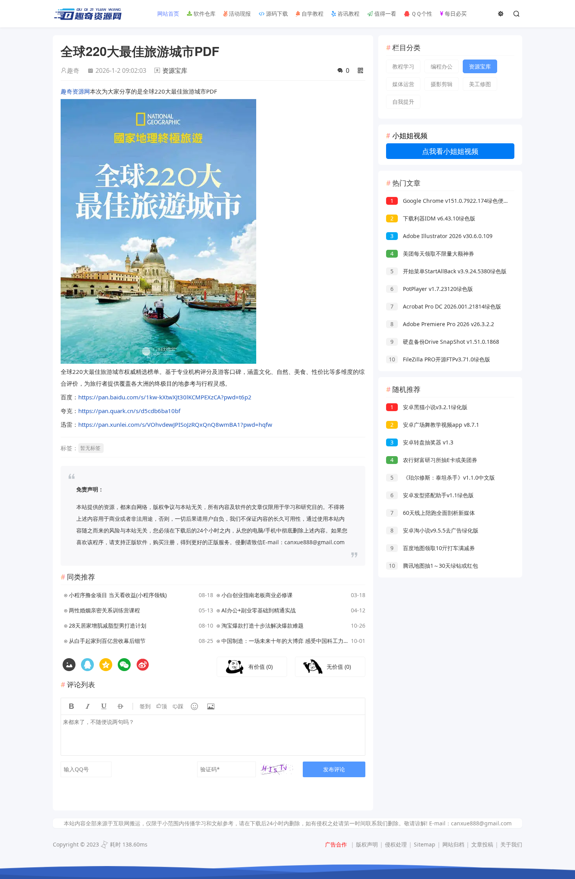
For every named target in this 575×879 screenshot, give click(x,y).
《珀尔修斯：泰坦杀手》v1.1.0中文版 (442, 477)
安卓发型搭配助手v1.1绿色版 (432, 495)
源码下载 (276, 13)
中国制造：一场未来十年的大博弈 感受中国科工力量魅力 (285, 640)
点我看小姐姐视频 (450, 151)
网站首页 (167, 13)
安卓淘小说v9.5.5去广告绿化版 (434, 530)
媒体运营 (403, 84)
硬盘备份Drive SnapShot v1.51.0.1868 (444, 341)
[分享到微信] (124, 664)
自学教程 (311, 13)
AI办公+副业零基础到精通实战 (258, 610)
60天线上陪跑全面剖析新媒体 (432, 512)
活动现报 (239, 13)
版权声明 (367, 844)
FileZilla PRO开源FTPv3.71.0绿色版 (439, 359)
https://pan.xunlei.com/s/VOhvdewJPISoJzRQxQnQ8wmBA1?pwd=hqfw (175, 424)
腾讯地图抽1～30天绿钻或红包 (433, 565)
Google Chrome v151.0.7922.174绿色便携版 (452, 200)
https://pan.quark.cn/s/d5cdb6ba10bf (129, 411)
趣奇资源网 (75, 91)
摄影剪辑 (442, 84)
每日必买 (455, 13)
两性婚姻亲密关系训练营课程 (104, 610)
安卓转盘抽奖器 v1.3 (421, 442)
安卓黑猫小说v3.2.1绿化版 (428, 407)
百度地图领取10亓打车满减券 (432, 548)
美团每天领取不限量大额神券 (432, 253)
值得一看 (384, 13)
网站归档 (453, 844)
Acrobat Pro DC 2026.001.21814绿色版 (445, 306)
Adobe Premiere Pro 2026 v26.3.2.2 (442, 324)
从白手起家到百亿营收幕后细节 (107, 640)
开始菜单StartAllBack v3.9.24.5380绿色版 (448, 271)
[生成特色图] (69, 664)
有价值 (260, 666)
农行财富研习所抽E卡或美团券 (433, 460)
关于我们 (511, 844)
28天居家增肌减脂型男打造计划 (107, 625)
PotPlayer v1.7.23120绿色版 (431, 288)
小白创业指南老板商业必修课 (257, 595)
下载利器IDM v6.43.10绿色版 (432, 218)
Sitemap (424, 844)
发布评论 (334, 769)
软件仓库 (204, 13)
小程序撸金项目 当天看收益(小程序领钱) (118, 595)
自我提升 (403, 101)
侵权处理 (396, 844)
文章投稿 (482, 844)
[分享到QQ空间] (87, 664)
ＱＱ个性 (421, 13)
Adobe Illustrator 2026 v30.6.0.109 (441, 236)
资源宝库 (174, 70)
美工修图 (480, 84)
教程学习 (403, 66)
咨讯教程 (347, 13)
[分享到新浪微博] (142, 664)
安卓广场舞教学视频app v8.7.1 (434, 424)
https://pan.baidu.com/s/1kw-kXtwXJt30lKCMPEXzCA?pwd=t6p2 (165, 397)
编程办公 (442, 66)
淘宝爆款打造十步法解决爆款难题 (262, 625)
